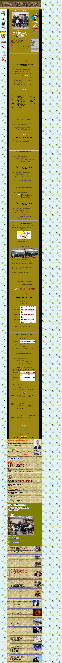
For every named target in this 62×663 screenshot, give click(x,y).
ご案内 (22, 75)
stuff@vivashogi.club (15, 501)
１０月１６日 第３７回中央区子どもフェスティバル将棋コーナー (20, 572)
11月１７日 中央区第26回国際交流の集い (17, 549)
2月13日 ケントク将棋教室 (15, 622)
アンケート (28, 387)
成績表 (24, 346)
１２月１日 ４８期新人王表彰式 (15, 560)
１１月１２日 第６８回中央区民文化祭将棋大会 (17, 570)
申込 (26, 75)
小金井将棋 (3, 55)
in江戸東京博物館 (18, 586)
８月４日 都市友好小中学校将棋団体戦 (16, 585)
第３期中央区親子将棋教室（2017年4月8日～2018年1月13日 (19, 559)
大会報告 (28, 127)
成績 (30, 159)
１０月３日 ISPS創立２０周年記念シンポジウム (17, 584)
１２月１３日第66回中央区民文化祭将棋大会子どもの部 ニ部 (19, 591)
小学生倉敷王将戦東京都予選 (17, 464)
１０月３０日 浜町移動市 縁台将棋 (16, 571)
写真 (32, 127)
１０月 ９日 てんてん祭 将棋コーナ (16, 573)
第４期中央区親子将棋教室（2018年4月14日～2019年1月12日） (20, 547)
